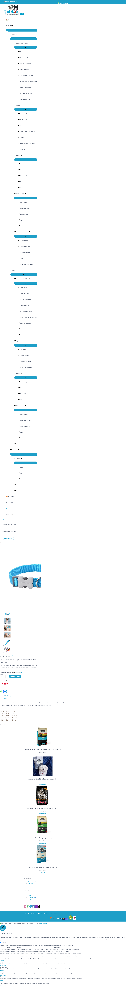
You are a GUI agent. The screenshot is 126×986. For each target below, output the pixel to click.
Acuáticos (22, 149)
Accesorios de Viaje (25, 252)
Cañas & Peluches (24, 355)
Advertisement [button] (3, 975)
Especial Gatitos (24, 335)
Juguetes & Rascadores (22, 341)
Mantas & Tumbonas (25, 393)
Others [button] (1, 980)
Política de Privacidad (53, 913)
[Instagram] (36, 907)
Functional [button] (2, 960)
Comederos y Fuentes (25, 329)
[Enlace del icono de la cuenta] (3, 520)
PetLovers (14, 450)
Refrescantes (23, 187)
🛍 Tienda (8, 26)
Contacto (29, 894)
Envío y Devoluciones (32, 899)
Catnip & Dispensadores (26, 367)
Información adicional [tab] (8, 696)
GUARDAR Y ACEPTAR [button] (5, 985)
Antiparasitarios (24, 226)
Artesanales (23, 349)
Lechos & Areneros (25, 426)
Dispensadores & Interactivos (27, 143)
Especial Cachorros (25, 99)
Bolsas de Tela (19, 485)
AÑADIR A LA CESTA (15, 676)
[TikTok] (39, 907)
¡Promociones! (31, 883)
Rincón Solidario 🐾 (32, 897)
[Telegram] (30, 907)
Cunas (21, 164)
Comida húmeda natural (26, 311)
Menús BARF (23, 51)
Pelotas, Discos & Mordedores (27, 131)
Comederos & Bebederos (26, 93)
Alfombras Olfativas (25, 113)
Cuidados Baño (23, 202)
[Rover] (25, 907)
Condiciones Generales (43, 913)
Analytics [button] (2, 970)
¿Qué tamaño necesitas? (5, 672)
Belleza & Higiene (20, 193)
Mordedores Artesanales (26, 119)
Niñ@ (21, 473)
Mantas (22, 181)
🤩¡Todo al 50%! (10, 497)
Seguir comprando (8, 538)
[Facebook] (33, 907)
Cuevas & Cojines (24, 382)
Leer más (42, 923)
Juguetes (18, 105)
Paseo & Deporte (24, 240)
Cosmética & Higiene (25, 420)
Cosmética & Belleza (25, 208)
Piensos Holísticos (24, 69)
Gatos (13, 270)
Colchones (22, 170)
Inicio (1, 654)
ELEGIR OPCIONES (42, 754)
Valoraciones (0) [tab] (7, 700)
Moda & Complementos (22, 232)
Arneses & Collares (25, 246)
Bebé (21, 479)
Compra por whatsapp (63, 3)
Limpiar (22, 672)
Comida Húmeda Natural (26, 75)
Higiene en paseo (24, 214)
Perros (13, 34)
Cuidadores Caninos (32, 895)
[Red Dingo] (5, 687)
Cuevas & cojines (24, 175)
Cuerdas (22, 137)
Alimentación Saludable (22, 43)
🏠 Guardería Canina (11, 20)
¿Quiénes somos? (32, 881)
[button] (10, 1)
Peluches (22, 125)
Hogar (21, 220)
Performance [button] (3, 965)
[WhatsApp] (28, 907)
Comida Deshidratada (25, 63)
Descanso (18, 155)
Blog (28, 886)
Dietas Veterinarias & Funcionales (28, 81)
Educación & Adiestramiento (27, 264)
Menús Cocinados (24, 57)
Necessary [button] (2, 940)
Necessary (4, 942)
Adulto (21, 467)
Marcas (29, 885)
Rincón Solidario (10, 502)
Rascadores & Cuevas (25, 361)
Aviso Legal (35, 913)
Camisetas (18, 458)
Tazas (17, 491)
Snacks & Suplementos (25, 87)
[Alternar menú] (21, 30)
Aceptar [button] (45, 923)
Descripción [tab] (6, 695)
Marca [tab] (5, 698)
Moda (21, 258)
